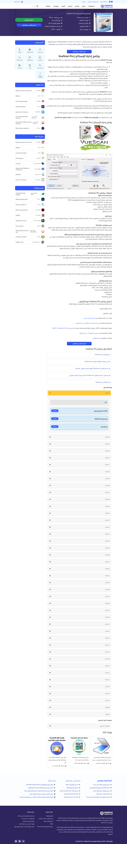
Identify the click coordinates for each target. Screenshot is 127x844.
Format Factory (19, 226)
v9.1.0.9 (38, 128)
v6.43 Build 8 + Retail (34, 193)
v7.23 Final (38, 215)
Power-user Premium (21, 180)
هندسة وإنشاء (30, 52)
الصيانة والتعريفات (40, 76)
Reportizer (18, 174)
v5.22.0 (38, 226)
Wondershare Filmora (21, 221)
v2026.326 (37, 112)
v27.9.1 (38, 199)
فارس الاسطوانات (98, 338)
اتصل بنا (84, 2)
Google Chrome (19, 242)
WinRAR (18, 215)
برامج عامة (40, 52)
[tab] (79, 392)
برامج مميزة (52, 780)
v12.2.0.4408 (37, 169)
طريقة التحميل (103, 2)
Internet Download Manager (20, 194)
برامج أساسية (40, 68)
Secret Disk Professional (22, 112)
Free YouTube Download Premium (22, 117)
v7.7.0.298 (38, 90)
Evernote (18, 164)
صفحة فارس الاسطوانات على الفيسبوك (87, 323)
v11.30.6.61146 (36, 164)
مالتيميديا (40, 60)
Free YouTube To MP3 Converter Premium (24, 123)
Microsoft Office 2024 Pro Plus (22, 231)
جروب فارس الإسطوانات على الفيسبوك (90, 333)
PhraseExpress (19, 158)
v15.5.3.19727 (37, 221)
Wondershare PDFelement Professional (22, 169)
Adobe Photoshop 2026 (22, 199)
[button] (91, 6)
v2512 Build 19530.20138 (33, 231)
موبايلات (20, 52)
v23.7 (39, 96)
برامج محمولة (20, 60)
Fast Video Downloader (21, 101)
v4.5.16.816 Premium (34, 117)
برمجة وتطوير (30, 60)
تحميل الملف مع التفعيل (29, 25)
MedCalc (18, 96)
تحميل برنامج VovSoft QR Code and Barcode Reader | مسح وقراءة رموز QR (57, 760)
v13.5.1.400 (37, 210)
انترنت (30, 68)
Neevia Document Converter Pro (24, 91)
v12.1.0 (38, 107)
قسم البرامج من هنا (89, 318)
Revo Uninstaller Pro (21, 205)
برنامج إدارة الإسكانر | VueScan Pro (79, 13)
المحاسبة (20, 68)
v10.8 (39, 153)
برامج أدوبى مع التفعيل (72, 780)
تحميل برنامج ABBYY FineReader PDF (63, 328)
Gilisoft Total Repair (21, 107)
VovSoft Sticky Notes (21, 153)
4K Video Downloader (21, 237)
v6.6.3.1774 (37, 174)
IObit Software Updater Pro (22, 128)
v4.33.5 (38, 237)
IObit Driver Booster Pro (22, 210)
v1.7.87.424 (37, 180)
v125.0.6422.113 (36, 242)
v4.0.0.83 (38, 101)
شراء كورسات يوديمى (92, 2)
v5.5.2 (39, 205)
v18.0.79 (38, 158)
